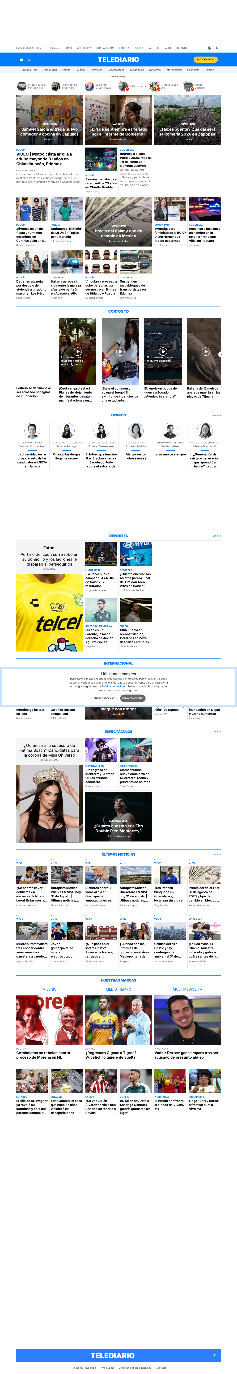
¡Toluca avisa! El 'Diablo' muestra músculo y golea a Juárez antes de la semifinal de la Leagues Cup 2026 (203, 954)
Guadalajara (105, 47)
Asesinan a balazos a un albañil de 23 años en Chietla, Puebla (101, 183)
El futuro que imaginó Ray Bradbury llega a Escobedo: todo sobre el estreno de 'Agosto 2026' (101, 462)
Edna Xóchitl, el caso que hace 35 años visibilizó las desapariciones (66, 1107)
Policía (66, 70)
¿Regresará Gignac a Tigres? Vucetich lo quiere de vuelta (111, 1055)
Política (80, 70)
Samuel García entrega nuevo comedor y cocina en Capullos (49, 132)
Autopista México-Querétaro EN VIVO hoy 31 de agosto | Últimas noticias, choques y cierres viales (134, 898)
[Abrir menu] (21, 59)
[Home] (118, 59)
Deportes (155, 70)
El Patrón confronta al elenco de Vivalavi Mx (169, 1105)
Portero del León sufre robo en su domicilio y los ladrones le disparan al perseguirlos (49, 559)
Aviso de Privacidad (84, 1367)
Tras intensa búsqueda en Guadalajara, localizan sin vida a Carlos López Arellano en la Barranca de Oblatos (169, 900)
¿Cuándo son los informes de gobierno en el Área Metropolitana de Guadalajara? (134, 952)
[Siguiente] (221, 354)
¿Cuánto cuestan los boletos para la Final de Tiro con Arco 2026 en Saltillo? (135, 580)
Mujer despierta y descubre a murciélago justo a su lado (30, 708)
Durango (181, 47)
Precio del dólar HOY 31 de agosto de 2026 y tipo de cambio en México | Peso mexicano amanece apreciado (204, 898)
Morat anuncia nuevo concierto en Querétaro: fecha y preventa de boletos (135, 776)
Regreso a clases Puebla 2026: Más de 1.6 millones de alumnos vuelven (136, 160)
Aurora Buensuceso (101, 446)
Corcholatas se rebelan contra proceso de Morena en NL (43, 1055)
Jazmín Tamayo (66, 446)
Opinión (209, 70)
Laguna (124, 47)
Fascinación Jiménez (32, 446)
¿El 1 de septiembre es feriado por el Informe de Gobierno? (118, 132)
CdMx (68, 47)
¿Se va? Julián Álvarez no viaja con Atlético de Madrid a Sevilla (100, 1107)
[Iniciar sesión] (216, 48)
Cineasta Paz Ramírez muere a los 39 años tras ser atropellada (66, 708)
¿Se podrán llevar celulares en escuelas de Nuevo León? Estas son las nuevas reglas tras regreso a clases (31, 898)
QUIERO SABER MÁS (104, 698)
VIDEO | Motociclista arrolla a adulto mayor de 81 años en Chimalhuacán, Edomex (44, 159)
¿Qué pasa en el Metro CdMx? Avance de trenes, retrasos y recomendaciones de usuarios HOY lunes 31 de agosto (99, 956)
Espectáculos (116, 70)
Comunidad (50, 70)
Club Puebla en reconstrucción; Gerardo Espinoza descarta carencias (134, 636)
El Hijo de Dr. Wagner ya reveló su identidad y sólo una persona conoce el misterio (32, 1109)
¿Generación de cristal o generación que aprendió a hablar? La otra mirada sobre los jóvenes (204, 464)
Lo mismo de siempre (170, 454)
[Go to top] (215, 1355)
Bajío (167, 47)
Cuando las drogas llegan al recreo (66, 456)
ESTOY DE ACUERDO (132, 698)
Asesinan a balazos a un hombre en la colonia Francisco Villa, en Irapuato (204, 235)
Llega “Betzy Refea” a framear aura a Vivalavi (204, 1105)
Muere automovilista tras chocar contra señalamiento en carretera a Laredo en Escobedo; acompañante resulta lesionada (32, 956)
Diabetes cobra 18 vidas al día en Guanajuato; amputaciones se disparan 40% (98, 896)
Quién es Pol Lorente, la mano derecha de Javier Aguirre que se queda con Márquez (100, 638)
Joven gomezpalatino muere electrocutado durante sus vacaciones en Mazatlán (62, 956)
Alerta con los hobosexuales (135, 456)
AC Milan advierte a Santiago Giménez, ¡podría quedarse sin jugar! (135, 1107)
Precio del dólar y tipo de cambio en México (118, 233)
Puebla (138, 47)
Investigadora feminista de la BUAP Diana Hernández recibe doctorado (170, 235)
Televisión (96, 70)
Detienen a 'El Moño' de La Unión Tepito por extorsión (66, 233)
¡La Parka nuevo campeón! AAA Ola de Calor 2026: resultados (99, 580)
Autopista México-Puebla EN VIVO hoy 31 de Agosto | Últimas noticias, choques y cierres (66, 896)
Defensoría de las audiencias (135, 1367)
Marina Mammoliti (205, 446)
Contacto (161, 1367)
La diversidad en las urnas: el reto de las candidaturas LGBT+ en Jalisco (32, 460)
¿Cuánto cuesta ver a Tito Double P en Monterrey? (118, 828)
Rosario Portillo (136, 446)
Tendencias (137, 70)
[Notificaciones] (209, 48)
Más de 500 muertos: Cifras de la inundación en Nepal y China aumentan (204, 708)
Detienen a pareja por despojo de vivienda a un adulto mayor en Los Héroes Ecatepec (32, 289)
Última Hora (30, 70)
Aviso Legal (107, 1367)
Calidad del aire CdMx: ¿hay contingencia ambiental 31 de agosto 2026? (166, 952)
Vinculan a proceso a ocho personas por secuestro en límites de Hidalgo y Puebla (101, 287)
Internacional (174, 70)
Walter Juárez (170, 446)
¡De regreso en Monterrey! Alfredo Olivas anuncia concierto (100, 776)
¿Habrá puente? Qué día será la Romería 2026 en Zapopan (187, 132)
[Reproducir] (35, 351)
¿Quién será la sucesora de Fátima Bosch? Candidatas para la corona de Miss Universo (49, 750)
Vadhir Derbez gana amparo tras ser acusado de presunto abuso (186, 1055)
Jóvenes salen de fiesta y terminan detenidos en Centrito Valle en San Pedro (32, 237)
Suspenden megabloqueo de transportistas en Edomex (133, 287)
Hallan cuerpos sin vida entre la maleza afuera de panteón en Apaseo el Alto (66, 287)
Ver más (217, 415)
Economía (193, 70)
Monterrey (84, 47)
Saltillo (153, 47)
